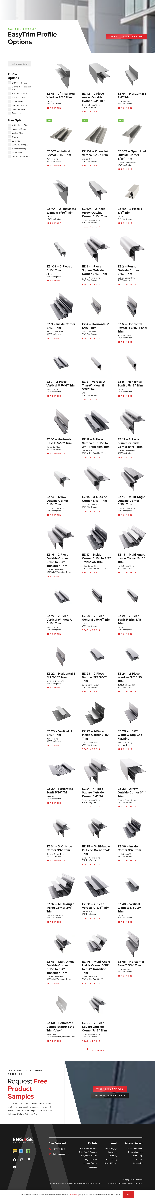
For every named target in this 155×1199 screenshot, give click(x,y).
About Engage (111, 1148)
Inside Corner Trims (54, 331)
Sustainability (111, 1159)
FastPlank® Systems (88, 1148)
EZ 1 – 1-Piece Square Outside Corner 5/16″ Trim (94, 270)
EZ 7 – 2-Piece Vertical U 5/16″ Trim (61, 383)
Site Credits (138, 1183)
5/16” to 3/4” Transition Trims (94, 453)
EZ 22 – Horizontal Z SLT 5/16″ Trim (60, 675)
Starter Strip (51, 1034)
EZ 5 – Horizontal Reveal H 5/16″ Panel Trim (132, 328)
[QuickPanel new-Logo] (21, 1151)
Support (139, 1159)
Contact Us (137, 1163)
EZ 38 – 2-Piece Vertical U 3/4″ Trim (95, 906)
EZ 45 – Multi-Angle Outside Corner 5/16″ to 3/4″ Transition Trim (60, 967)
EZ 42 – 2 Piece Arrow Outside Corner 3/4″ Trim (93, 97)
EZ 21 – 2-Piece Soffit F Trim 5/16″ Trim (130, 619)
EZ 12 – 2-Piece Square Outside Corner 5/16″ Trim (130, 443)
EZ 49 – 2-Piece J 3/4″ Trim (130, 210)
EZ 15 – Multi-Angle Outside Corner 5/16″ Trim (131, 500)
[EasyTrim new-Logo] (28, 1151)
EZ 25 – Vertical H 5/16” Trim (59, 733)
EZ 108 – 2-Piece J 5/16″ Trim (59, 268)
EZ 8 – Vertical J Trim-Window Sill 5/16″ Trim (93, 385)
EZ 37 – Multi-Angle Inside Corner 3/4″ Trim (60, 908)
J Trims (49, 101)
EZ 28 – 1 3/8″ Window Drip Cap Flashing (130, 735)
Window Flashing (125, 742)
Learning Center (90, 1163)
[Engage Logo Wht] (23, 1140)
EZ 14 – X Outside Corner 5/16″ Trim (94, 499)
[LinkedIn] (21, 1159)
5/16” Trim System (53, 161)
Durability (113, 1155)
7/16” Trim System (89, 1036)
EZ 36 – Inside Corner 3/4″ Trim (129, 848)
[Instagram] (29, 1159)
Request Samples (135, 1152)
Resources (92, 1167)
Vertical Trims (52, 158)
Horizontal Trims (124, 101)
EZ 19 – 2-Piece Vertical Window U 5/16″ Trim (59, 619)
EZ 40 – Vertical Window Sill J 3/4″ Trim (130, 908)
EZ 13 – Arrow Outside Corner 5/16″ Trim (57, 500)
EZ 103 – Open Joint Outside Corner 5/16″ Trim (132, 155)
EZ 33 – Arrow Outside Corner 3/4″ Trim (132, 792)
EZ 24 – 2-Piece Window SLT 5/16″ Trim (130, 677)
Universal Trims (124, 744)
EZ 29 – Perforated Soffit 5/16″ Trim (59, 790)
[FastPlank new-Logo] (15, 1151)
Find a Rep (137, 1155)
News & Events (111, 1163)
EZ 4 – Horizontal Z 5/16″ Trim (95, 326)
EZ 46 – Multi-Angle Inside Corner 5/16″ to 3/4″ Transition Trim (96, 967)
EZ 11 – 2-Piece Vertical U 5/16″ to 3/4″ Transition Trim (96, 443)
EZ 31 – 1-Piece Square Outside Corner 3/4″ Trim (93, 792)
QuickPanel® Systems (88, 1152)
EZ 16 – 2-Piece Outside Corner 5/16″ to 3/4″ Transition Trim (57, 560)
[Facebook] (14, 1159)
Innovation (112, 1152)
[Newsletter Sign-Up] (14, 1167)
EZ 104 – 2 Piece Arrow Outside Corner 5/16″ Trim (94, 212)
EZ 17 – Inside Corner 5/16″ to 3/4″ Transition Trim (96, 558)
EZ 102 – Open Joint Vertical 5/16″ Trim (96, 153)
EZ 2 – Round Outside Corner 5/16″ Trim (128, 270)
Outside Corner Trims (91, 105)
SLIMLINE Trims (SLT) (55, 681)
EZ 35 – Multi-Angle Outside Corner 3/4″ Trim (96, 850)
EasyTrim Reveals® (89, 1155)
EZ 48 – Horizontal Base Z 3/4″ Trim (131, 963)
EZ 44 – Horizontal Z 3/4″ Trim (132, 95)
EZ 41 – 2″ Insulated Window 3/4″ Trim (60, 95)
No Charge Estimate (134, 1148)
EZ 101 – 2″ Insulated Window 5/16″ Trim (61, 210)
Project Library (91, 1159)
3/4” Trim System (53, 103)
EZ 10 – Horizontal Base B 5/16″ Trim (59, 441)
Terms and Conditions (126, 1183)
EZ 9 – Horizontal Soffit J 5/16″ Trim (130, 383)
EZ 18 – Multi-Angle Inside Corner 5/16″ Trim (131, 558)
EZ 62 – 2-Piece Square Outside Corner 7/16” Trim (94, 1026)
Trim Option (16, 120)
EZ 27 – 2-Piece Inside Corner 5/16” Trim (95, 735)
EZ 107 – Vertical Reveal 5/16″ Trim (58, 153)
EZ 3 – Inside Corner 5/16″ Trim (60, 326)
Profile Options (13, 76)
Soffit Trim (50, 796)
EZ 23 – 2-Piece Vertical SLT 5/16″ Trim (94, 677)
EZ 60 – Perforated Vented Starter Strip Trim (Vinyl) (60, 1026)
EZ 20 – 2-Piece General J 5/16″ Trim (96, 618)
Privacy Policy (112, 1183)
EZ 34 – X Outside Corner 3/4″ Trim (59, 848)
